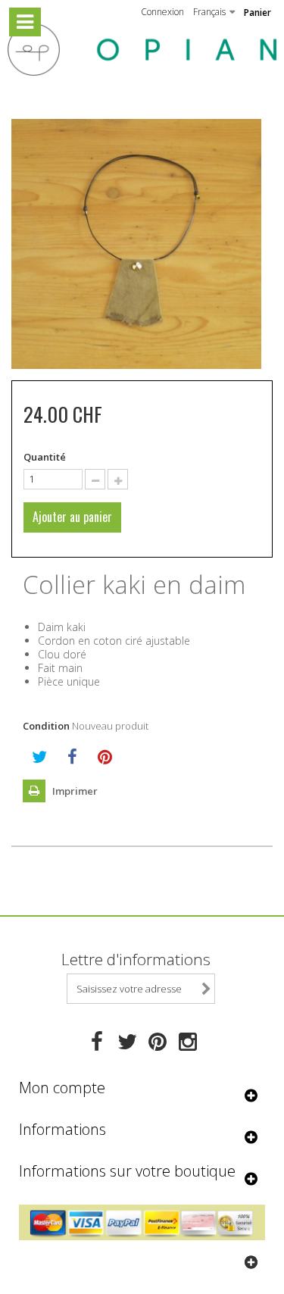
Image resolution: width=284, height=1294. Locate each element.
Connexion (162, 11)
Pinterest (105, 757)
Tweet (39, 757)
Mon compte (62, 1087)
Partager (72, 757)
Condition (46, 726)
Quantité (44, 457)
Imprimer (74, 791)
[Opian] (142, 49)
